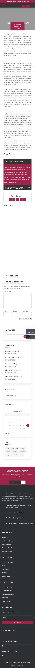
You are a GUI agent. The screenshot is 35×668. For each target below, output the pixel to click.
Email (15, 311)
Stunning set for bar (13, 245)
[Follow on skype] (17, 199)
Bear (8, 448)
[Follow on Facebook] (10, 199)
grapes (15, 451)
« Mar (7, 434)
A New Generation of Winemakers (18, 1)
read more (12, 234)
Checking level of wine (13, 370)
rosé (15, 455)
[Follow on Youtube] (21, 199)
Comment (7, 292)
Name (5, 311)
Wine (21, 455)
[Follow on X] (13, 199)
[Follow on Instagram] (24, 199)
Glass (8, 451)
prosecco (22, 451)
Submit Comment (25, 318)
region (9, 455)
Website (25, 311)
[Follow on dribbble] (15, 635)
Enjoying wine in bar (13, 215)
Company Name (23, 663)
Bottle (16, 26)
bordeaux (15, 448)
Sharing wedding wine (12, 364)
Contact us (15, 482)
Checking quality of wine (13, 376)
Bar (7, 250)
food (22, 448)
